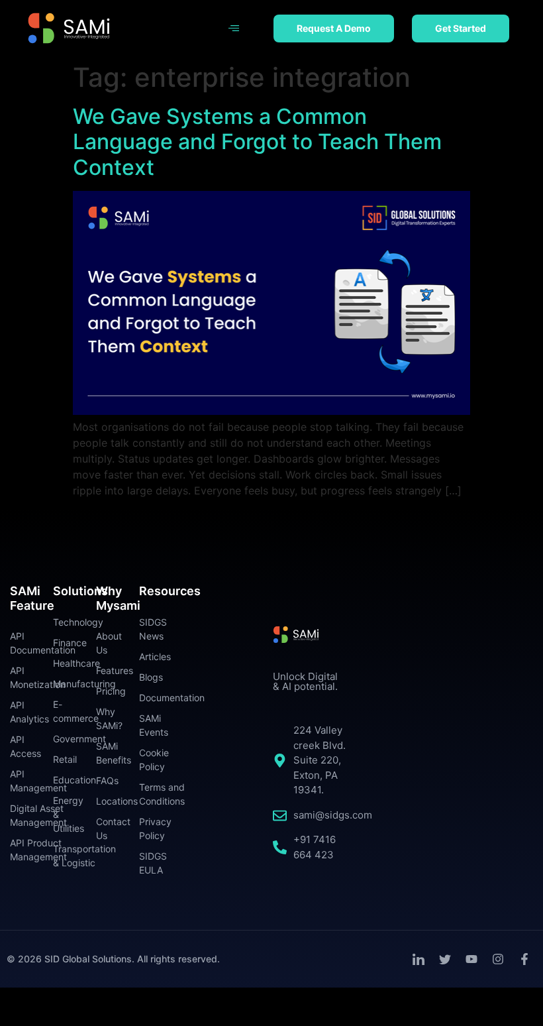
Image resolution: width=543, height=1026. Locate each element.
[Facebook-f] (524, 959)
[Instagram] (498, 959)
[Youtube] (471, 959)
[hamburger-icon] (234, 28)
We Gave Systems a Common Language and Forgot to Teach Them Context (257, 141)
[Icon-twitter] (445, 959)
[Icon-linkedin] (418, 959)
